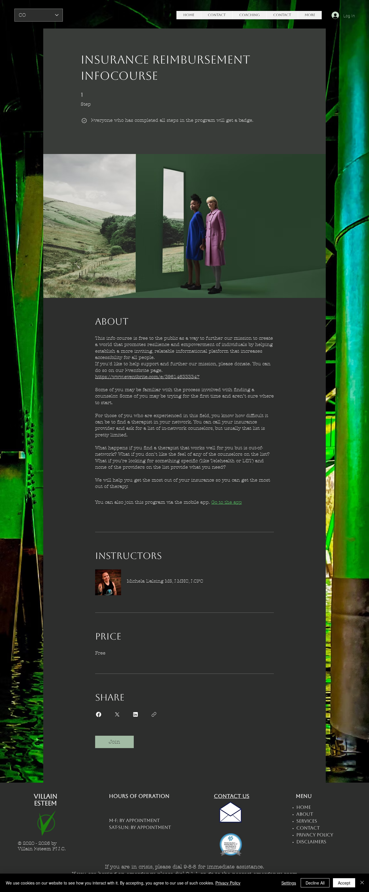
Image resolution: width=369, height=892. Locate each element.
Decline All (315, 883)
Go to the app (226, 502)
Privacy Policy (227, 883)
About (304, 814)
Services (306, 821)
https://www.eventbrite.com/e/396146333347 (147, 376)
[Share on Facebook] (98, 714)
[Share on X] (117, 714)
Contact (308, 828)
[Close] (362, 882)
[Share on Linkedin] (135, 714)
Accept (344, 883)
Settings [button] (288, 883)
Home (303, 807)
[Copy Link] (153, 714)
